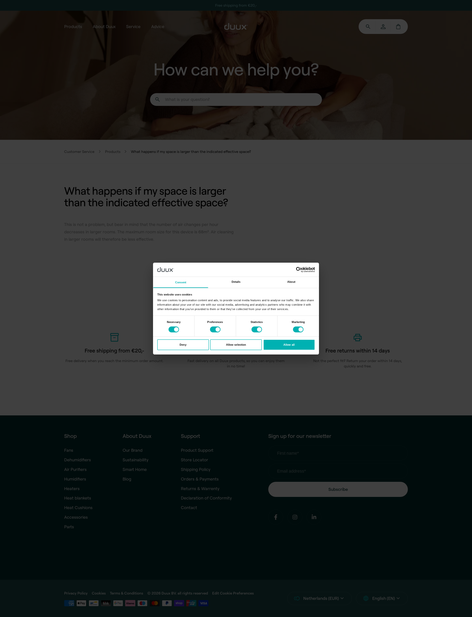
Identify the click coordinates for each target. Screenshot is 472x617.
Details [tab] (236, 281)
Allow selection (236, 344)
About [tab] (291, 281)
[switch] (215, 329)
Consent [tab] (180, 282)
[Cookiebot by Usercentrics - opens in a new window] (299, 269)
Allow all (289, 344)
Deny (183, 344)
